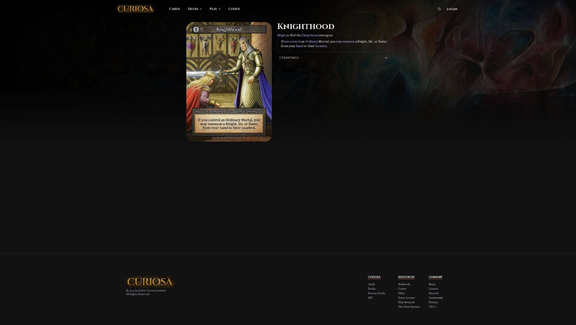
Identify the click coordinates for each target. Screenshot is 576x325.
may (339, 41)
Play (213, 9)
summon (348, 41)
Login (452, 9)
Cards (174, 9)
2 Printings (289, 58)
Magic (281, 35)
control (295, 41)
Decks (193, 9)
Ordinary (311, 41)
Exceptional (309, 35)
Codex (234, 9)
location (321, 46)
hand (299, 46)
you (286, 41)
